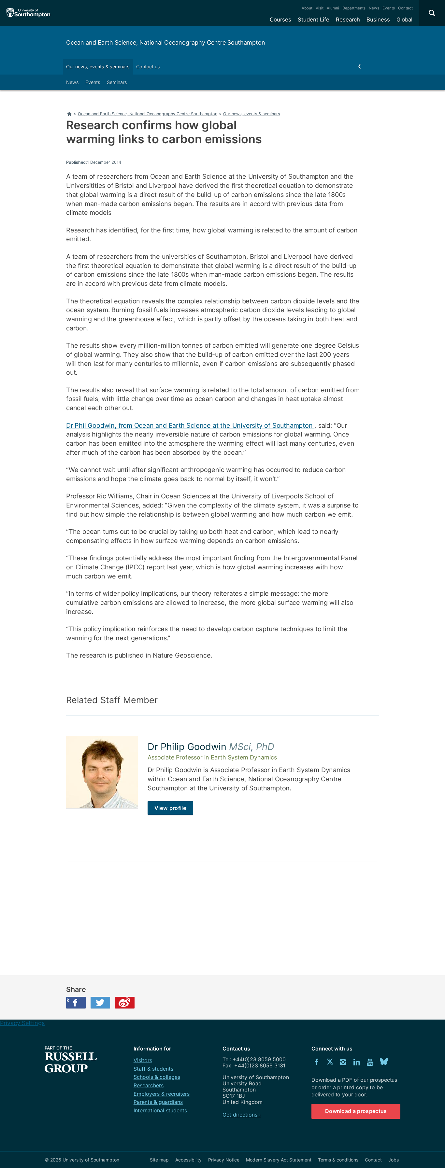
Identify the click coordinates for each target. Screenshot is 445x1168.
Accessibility (188, 1159)
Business (378, 19)
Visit (319, 8)
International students (160, 1110)
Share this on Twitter (100, 1002)
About (307, 8)
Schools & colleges (157, 1077)
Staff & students (153, 1068)
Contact (405, 8)
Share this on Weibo (125, 1002)
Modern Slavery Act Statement (278, 1159)
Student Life (313, 19)
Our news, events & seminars (98, 66)
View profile (170, 808)
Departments (354, 8)
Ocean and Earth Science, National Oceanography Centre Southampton (165, 42)
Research (348, 19)
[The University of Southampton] (28, 13)
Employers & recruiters (162, 1094)
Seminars (117, 82)
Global (404, 19)
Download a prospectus (356, 1111)
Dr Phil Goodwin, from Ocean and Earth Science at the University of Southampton (190, 425)
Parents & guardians (158, 1102)
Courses (280, 19)
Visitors (143, 1060)
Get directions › (242, 1114)
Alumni (333, 8)
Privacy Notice (223, 1159)
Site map (159, 1159)
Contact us (148, 66)
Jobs (393, 1159)
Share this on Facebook (67, 1000)
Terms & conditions (338, 1159)
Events (388, 8)
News (374, 8)
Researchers (149, 1085)
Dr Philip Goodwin (211, 746)
